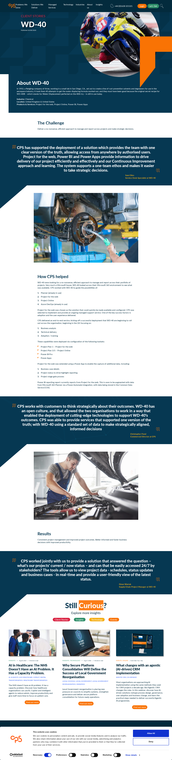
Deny (151, 742)
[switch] (72, 755)
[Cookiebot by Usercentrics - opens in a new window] (16, 755)
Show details (131, 755)
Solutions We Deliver (37, 6)
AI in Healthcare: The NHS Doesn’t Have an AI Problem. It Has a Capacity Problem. (31, 669)
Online (125, 660)
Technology (68, 4)
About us (90, 6)
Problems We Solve (21, 6)
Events (113, 619)
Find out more (32, 702)
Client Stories (61, 619)
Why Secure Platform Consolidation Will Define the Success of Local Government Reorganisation (84, 671)
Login (142, 6)
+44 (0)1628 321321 (123, 6)
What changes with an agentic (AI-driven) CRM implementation (138, 669)
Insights (99, 4)
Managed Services (52, 6)
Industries (80, 4)
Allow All (151, 733)
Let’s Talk (153, 6)
